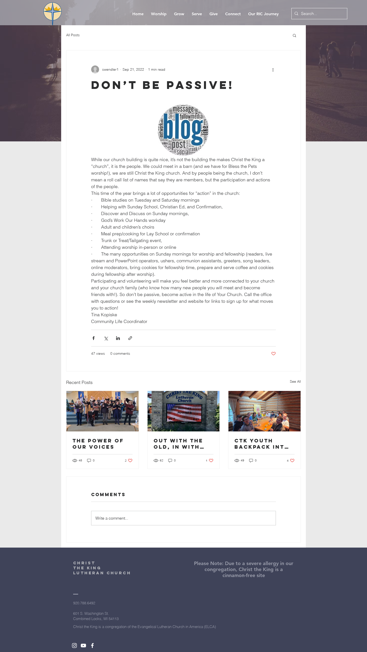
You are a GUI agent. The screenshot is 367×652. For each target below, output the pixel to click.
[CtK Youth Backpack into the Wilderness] (264, 411)
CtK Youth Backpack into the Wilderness (264, 443)
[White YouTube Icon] (83, 645)
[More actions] (273, 69)
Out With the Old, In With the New (178, 443)
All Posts (73, 35)
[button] (294, 35)
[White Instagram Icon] (74, 645)
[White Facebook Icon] (92, 645)
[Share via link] (130, 338)
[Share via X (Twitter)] (105, 338)
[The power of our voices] (102, 411)
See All (295, 381)
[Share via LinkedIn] (118, 338)
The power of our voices (98, 443)
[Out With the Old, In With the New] (184, 411)
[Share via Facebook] (93, 338)
